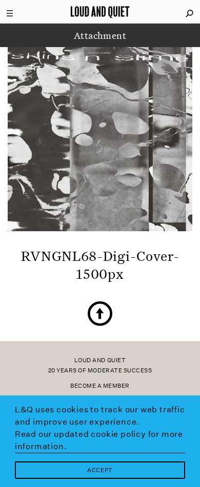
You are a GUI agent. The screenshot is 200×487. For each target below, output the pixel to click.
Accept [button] (99, 470)
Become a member (100, 386)
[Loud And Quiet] (100, 12)
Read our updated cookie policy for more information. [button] (99, 440)
